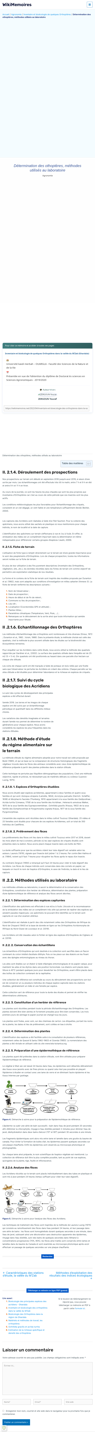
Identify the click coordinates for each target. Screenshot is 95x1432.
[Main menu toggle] (90, 4)
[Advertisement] (47, 321)
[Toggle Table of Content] (87, 464)
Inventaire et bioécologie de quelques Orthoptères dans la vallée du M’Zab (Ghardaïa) (47, 353)
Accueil (5, 14)
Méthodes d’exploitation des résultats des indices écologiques (70, 1275)
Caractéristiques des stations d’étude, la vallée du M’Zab (23, 1274)
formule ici (80, 1308)
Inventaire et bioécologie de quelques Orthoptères (47, 14)
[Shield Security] (4, 1428)
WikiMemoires (17, 4)
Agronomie (16, 14)
